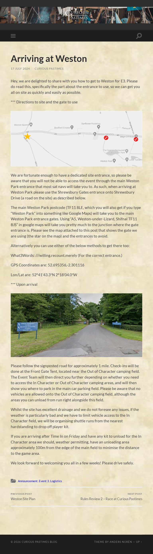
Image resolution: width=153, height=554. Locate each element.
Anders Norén (121, 541)
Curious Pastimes (49, 68)
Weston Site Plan (23, 496)
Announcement (28, 481)
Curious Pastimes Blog (39, 541)
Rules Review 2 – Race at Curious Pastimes (111, 496)
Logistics (56, 481)
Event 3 (44, 481)
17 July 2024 (20, 68)
